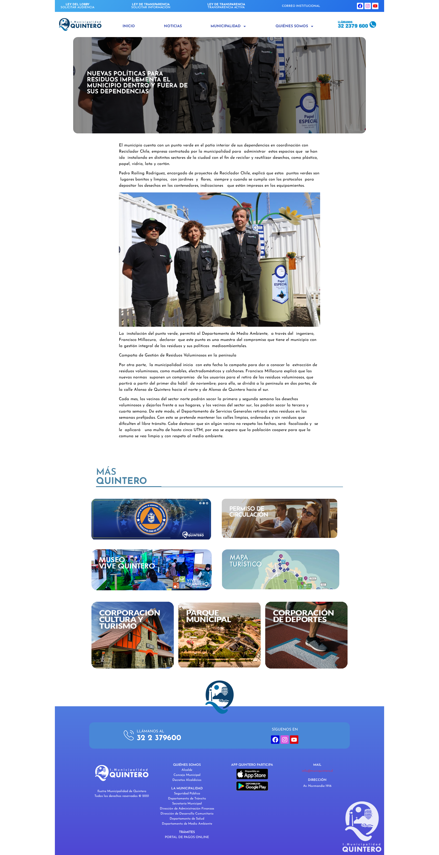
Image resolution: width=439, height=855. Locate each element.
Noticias (173, 26)
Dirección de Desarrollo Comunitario (187, 813)
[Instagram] (367, 6)
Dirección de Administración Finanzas (187, 808)
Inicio (129, 26)
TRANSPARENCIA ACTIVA (226, 6)
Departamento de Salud (187, 818)
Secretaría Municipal (187, 803)
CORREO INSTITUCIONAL (301, 6)
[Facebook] (360, 6)
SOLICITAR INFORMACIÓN (150, 6)
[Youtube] (375, 6)
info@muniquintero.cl (317, 771)
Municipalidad (226, 26)
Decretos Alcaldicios (186, 780)
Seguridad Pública (187, 793)
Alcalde (187, 770)
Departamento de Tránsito (187, 798)
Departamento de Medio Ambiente (187, 823)
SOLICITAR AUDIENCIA (77, 6)
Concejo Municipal (187, 775)
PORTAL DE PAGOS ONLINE (187, 837)
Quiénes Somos (292, 26)
